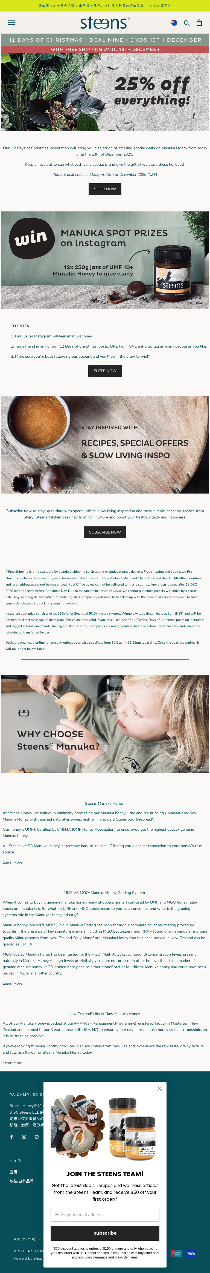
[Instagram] (24, 1137)
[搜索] (187, 22)
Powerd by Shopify (30, 1258)
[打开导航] (11, 22)
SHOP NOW (105, 189)
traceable (72, 845)
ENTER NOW (105, 371)
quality (173, 829)
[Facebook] (11, 1137)
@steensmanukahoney (72, 336)
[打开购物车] (199, 22)
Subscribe (105, 1233)
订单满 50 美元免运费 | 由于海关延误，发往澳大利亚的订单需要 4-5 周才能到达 (105, 6)
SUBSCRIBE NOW (105, 532)
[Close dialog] (159, 1089)
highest (160, 829)
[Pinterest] (37, 1137)
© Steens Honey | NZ (37, 1251)
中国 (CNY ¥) (25, 1239)
